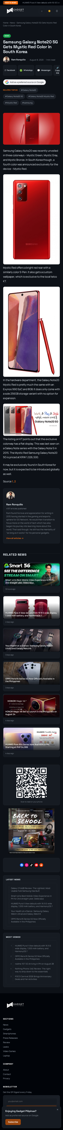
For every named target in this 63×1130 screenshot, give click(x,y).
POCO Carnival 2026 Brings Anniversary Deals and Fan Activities (33, 977)
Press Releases (10, 1038)
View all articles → (15, 538)
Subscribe (13, 1122)
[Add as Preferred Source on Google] (24, 82)
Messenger (44, 70)
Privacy (6, 1078)
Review (6, 1042)
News (12, 22)
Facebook (10, 70)
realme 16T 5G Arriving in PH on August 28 (34, 963)
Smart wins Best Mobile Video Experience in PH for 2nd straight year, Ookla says (31, 897)
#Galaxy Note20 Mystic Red (41, 96)
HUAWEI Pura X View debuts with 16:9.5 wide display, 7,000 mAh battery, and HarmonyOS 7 (32, 905)
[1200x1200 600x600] (31, 853)
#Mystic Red (11, 102)
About (6, 1069)
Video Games (9, 1051)
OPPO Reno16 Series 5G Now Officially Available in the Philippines (28, 920)
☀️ (49, 11)
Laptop (6, 1055)
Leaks (6, 1046)
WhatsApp (26, 70)
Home (5, 22)
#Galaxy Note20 (28, 90)
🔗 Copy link (57, 70)
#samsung (27, 102)
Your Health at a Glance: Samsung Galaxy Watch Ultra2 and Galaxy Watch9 (30, 912)
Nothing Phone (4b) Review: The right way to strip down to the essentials (32, 970)
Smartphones (9, 1033)
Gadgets (7, 1029)
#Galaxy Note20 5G (14, 96)
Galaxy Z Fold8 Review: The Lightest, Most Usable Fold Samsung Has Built (30, 889)
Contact (7, 1074)
